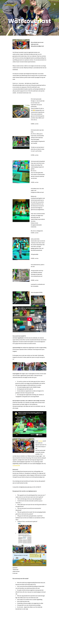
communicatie (16, 465)
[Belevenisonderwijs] (11, 4)
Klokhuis (40, 441)
